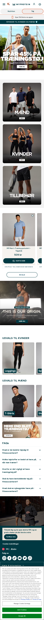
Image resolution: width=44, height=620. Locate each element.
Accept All (21, 616)
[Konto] (34, 4)
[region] (22, 358)
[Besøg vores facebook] (9, 558)
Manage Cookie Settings (22, 603)
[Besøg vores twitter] (25, 558)
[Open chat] (30, 558)
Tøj (32, 11)
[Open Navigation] (4, 4)
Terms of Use (37, 599)
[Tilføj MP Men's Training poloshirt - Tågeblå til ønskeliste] (32, 216)
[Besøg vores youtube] (20, 558)
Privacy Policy (25, 599)
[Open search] (8, 4)
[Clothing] (22, 52)
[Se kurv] (40, 4)
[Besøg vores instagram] (4, 558)
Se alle (22, 275)
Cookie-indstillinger (11, 544)
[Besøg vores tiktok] (14, 558)
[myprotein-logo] (21, 4)
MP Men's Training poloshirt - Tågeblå (19, 249)
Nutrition (11, 11)
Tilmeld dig (10, 537)
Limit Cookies (22, 610)
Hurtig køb (20, 261)
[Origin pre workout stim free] (22, 307)
